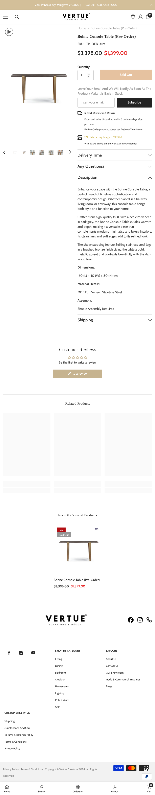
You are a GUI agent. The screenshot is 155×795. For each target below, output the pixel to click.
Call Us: (90, 5)
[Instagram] (21, 652)
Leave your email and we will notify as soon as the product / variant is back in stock (114, 91)
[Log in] (140, 17)
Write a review (78, 373)
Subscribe (134, 102)
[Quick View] (96, 529)
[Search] (17, 17)
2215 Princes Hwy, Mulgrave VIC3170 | (58, 5)
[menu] (5, 16)
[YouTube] (33, 652)
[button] (4, 152)
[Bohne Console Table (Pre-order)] (77, 548)
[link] (26, 484)
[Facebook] (9, 652)
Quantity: (84, 67)
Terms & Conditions (32, 769)
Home (82, 28)
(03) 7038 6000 (106, 5)
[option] (37, 84)
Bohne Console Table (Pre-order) (77, 580)
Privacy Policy (11, 769)
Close (151, 4)
